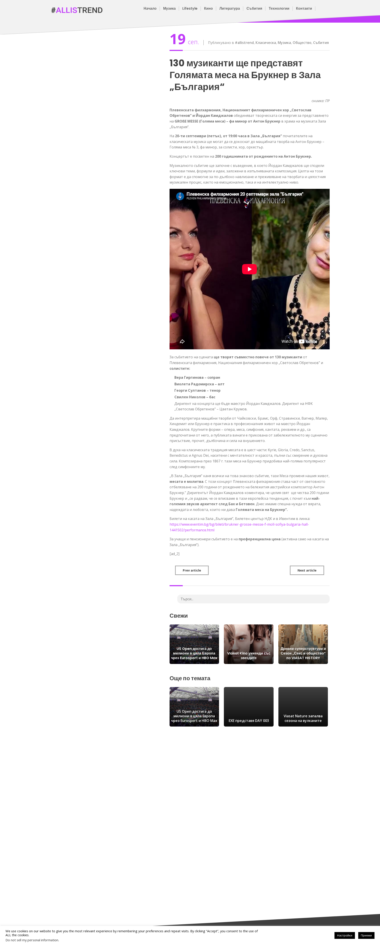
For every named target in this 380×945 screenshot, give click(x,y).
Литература (229, 8)
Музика (169, 8)
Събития (254, 8)
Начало (150, 8)
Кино (208, 8)
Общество (302, 42)
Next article (307, 570)
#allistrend (244, 42)
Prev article (192, 570)
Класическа (266, 42)
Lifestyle (189, 8)
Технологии (279, 8)
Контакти (304, 8)
